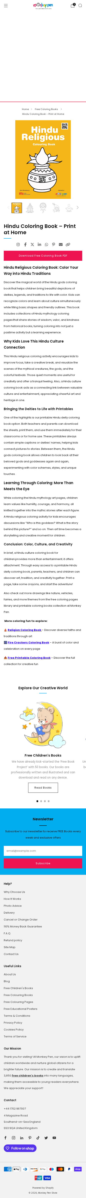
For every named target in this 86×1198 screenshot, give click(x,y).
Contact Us (11, 954)
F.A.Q (7, 933)
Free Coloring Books (47, 109)
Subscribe (43, 863)
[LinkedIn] (39, 244)
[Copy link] (68, 244)
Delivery (9, 913)
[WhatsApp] (46, 244)
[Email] (60, 244)
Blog (7, 981)
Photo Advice (13, 906)
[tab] (37, 801)
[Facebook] (25, 244)
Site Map (9, 947)
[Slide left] (9, 208)
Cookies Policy (14, 1030)
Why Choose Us (14, 892)
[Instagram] (18, 244)
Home (25, 109)
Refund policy (13, 940)
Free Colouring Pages (18, 1002)
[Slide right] (77, 208)
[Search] (80, 5)
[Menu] (6, 6)
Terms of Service (15, 1036)
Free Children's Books (18, 988)
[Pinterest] (53, 244)
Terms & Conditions (17, 1016)
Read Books (43, 787)
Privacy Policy (13, 1023)
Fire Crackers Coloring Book (28, 642)
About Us (10, 974)
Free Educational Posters (20, 1009)
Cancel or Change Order (21, 920)
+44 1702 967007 (15, 1109)
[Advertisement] (43, 56)
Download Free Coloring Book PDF (43, 255)
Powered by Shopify (43, 1187)
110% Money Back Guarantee (23, 926)
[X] (32, 244)
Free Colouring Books (18, 995)
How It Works (12, 899)
